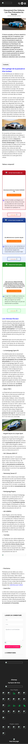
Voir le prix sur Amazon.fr (14, 195)
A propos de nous (14, 682)
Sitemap (14, 679)
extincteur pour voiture (16, 585)
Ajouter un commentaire (13, 646)
